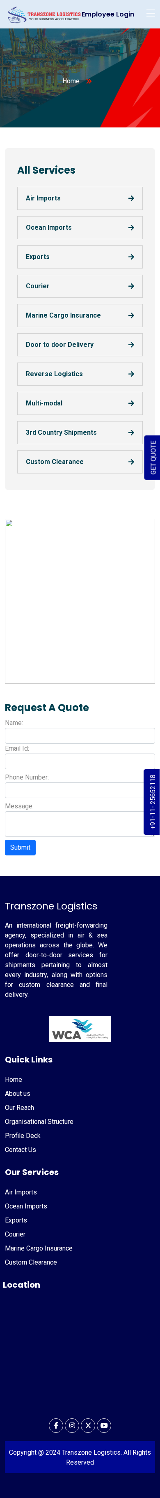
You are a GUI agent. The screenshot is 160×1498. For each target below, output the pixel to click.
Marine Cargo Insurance (63, 315)
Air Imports (43, 198)
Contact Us (20, 1150)
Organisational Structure (39, 1122)
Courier (38, 286)
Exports (38, 257)
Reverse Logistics (54, 374)
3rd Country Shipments (61, 432)
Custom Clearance (55, 462)
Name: (14, 723)
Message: (19, 806)
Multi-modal (44, 403)
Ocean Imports (49, 227)
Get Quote (154, 457)
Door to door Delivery (60, 345)
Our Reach (19, 1108)
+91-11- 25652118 (153, 802)
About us (17, 1094)
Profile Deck (23, 1136)
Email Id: (17, 748)
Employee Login (108, 14)
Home (71, 81)
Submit (20, 847)
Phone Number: (27, 777)
